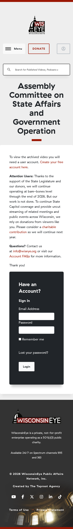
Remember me (33, 339)
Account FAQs (19, 256)
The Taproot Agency (45, 486)
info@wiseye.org (24, 251)
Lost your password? (33, 352)
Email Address (29, 309)
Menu (18, 48)
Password (25, 322)
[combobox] (36, 69)
